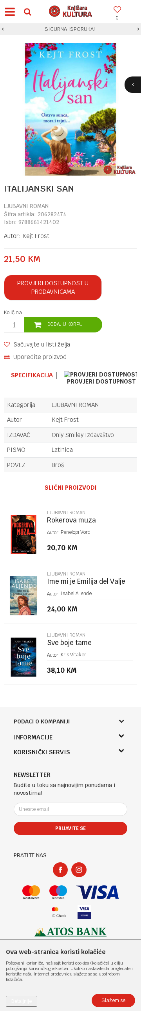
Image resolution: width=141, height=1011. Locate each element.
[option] (70, 29)
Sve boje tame (69, 643)
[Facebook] (60, 869)
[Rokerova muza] (23, 534)
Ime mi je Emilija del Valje (86, 581)
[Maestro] (58, 892)
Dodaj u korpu (65, 324)
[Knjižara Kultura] (70, 10)
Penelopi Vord (75, 532)
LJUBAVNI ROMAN (26, 206)
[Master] (31, 892)
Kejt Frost (35, 236)
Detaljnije (21, 1001)
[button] (27, 11)
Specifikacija (32, 375)
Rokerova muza (71, 520)
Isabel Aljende (76, 593)
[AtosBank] (70, 932)
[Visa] (97, 892)
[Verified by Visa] (84, 912)
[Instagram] (79, 869)
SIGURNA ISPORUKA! (70, 29)
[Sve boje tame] (23, 657)
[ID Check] (59, 912)
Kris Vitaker (73, 655)
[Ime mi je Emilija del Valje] (23, 595)
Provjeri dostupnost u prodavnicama (53, 287)
